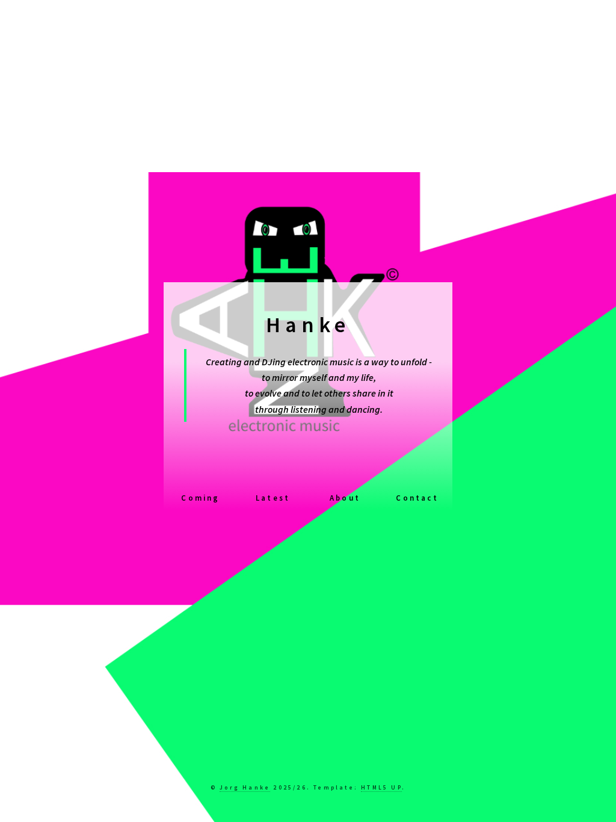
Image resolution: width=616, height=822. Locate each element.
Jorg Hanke (245, 787)
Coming (200, 497)
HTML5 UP (381, 787)
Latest (273, 497)
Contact (417, 497)
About (345, 497)
